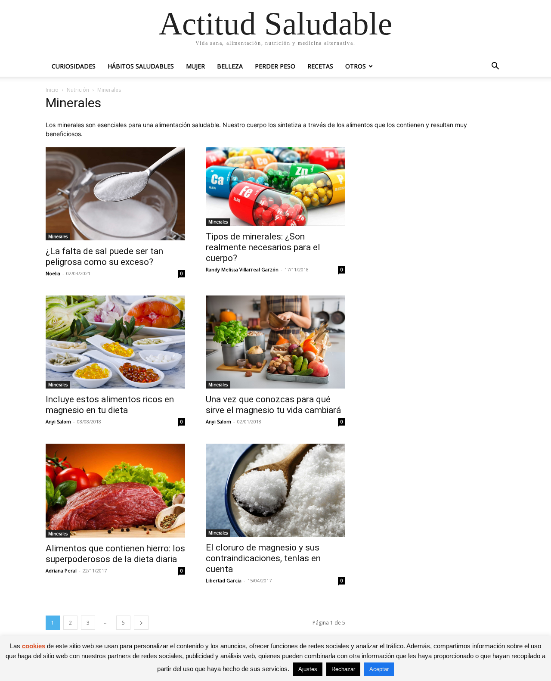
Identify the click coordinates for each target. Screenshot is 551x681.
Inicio (52, 89)
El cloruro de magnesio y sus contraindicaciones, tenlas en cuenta (263, 558)
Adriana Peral (61, 570)
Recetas (320, 66)
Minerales (58, 236)
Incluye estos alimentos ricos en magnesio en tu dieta (110, 404)
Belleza (230, 66)
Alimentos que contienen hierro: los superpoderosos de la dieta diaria (115, 553)
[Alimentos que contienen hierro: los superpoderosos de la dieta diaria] (115, 491)
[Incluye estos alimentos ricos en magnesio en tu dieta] (115, 342)
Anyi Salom (58, 421)
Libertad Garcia (223, 580)
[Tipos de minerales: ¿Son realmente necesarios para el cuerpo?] (275, 186)
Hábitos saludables (141, 66)
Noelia (53, 273)
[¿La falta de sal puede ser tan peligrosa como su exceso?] (115, 193)
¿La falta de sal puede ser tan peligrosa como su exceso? (104, 256)
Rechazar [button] (343, 669)
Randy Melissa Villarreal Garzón (242, 269)
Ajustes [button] (307, 669)
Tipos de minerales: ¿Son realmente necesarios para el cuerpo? (263, 247)
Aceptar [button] (379, 669)
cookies (33, 646)
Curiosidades (74, 66)
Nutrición (78, 89)
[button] (495, 67)
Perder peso (275, 66)
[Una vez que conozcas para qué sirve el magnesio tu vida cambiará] (275, 342)
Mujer (195, 66)
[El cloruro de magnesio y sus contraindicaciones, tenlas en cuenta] (275, 490)
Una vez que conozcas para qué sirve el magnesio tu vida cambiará (273, 404)
